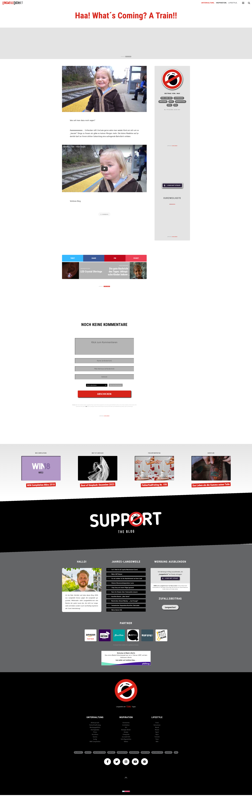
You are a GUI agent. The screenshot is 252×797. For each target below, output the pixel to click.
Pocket (136, 258)
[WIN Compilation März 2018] (41, 472)
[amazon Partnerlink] (90, 635)
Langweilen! (170, 607)
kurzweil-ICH (126, 737)
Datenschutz (157, 752)
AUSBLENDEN (128, 56)
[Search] (249, 3)
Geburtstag (180, 101)
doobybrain (105, 214)
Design (126, 732)
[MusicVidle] (119, 635)
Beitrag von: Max (172, 93)
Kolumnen (157, 725)
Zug (175, 105)
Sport (157, 732)
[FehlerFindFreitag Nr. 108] (154, 472)
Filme (95, 732)
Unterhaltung (95, 717)
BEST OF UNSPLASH (97, 453)
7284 (128, 706)
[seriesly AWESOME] (105, 635)
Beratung (145, 752)
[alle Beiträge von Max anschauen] (172, 79)
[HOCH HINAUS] (126, 777)
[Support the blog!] (126, 522)
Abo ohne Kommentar (116, 385)
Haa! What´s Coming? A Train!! (126, 15)
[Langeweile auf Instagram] (126, 761)
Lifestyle (157, 717)
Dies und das (166, 98)
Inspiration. (221, 3)
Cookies (169, 752)
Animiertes (126, 723)
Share (94, 258)
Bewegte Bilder (126, 730)
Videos (126, 741)
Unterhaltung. (208, 3)
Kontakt (111, 752)
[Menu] (243, 3)
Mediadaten (122, 752)
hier (86, 406)
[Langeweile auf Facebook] (107, 761)
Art (126, 727)
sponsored (134, 752)
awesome (162, 101)
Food (157, 723)
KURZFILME (211, 453)
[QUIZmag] (133, 635)
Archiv (88, 752)
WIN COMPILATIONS (41, 453)
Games (95, 737)
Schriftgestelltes (126, 739)
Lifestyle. (233, 3)
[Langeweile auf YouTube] (135, 761)
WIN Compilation (95, 741)
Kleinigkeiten (95, 730)
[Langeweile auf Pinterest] (144, 761)
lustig (95, 739)
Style (157, 734)
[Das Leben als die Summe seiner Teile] (211, 472)
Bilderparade (95, 723)
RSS (176, 752)
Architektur (126, 725)
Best (171, 101)
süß (169, 105)
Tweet (72, 258)
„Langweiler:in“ (164, 574)
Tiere (157, 739)
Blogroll (78, 752)
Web (157, 741)
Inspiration (126, 717)
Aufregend (179, 98)
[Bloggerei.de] (126, 791)
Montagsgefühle (95, 727)
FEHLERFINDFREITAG (154, 453)
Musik (157, 727)
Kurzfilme (95, 734)
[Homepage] (14, 3)
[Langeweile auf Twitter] (116, 761)
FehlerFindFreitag (95, 725)
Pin (115, 258)
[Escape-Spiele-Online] (161, 635)
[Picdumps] (147, 635)
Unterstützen (99, 752)
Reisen (157, 730)
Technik (157, 737)
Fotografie (126, 734)
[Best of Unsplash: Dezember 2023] (97, 472)
